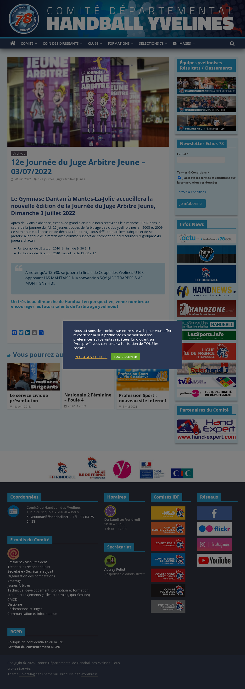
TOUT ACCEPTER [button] (125, 356)
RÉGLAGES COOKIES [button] (91, 357)
